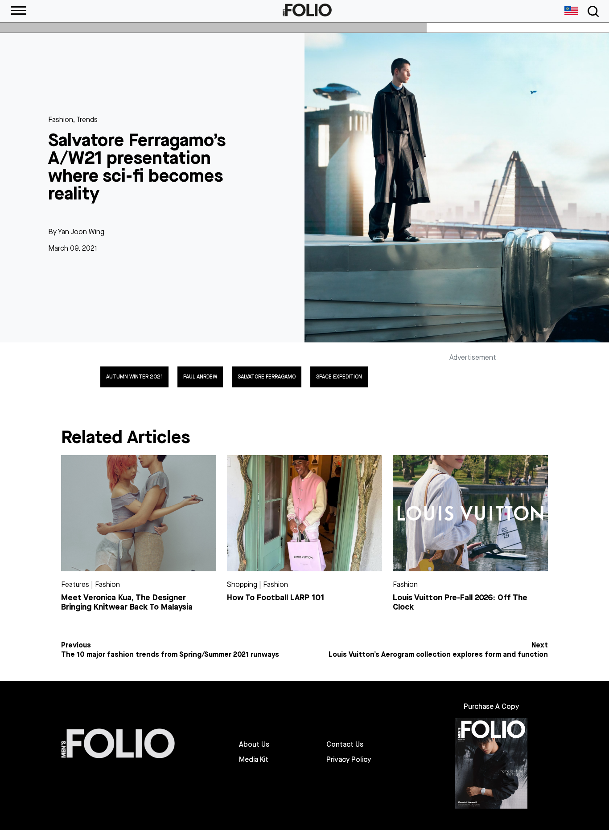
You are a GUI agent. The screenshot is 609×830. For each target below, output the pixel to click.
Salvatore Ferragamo (267, 376)
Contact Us (344, 744)
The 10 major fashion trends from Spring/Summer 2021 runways (170, 654)
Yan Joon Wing (81, 231)
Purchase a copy (491, 706)
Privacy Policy (348, 759)
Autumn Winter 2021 (134, 376)
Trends (87, 119)
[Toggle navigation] (591, 11)
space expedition (339, 376)
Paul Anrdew (200, 376)
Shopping (242, 584)
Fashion (60, 119)
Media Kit (253, 759)
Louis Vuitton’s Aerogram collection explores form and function (438, 654)
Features (75, 584)
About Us (254, 744)
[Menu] (18, 11)
